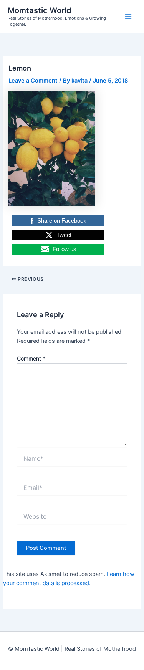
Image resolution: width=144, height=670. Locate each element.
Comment (31, 358)
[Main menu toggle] (128, 16)
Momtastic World (39, 10)
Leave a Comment (33, 80)
